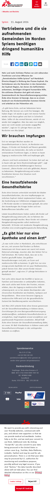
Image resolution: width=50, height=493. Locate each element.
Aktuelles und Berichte (11, 12)
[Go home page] (12, 3)
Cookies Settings (15, 481)
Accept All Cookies (24, 488)
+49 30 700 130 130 (25, 355)
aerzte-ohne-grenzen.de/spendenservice (25, 360)
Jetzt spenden (36, 5)
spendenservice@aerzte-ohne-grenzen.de (25, 358)
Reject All (32, 481)
